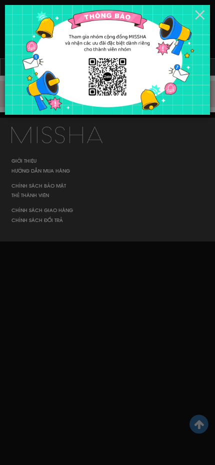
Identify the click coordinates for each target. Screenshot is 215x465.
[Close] (200, 15)
